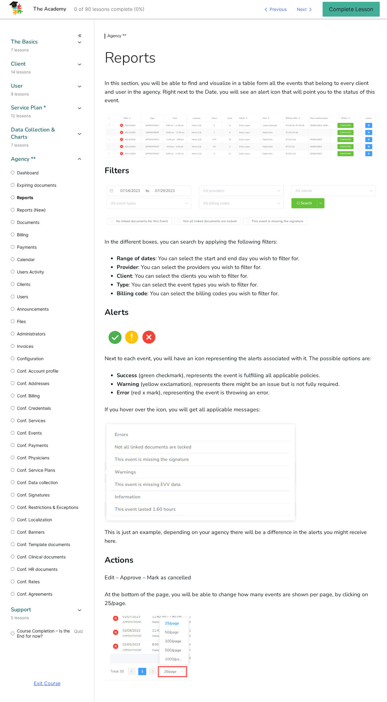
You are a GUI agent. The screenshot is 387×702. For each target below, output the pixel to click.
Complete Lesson (351, 9)
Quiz (78, 631)
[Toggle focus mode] (47, 35)
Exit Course (47, 683)
